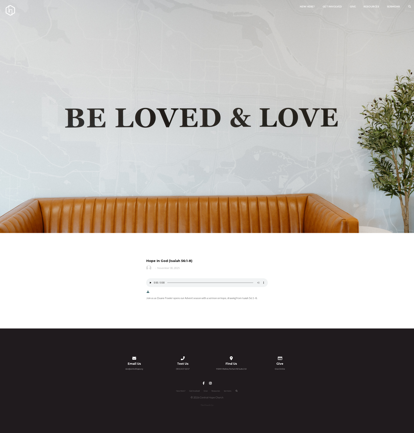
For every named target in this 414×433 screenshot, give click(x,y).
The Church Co (207, 405)
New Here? (307, 6)
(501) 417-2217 (183, 369)
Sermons (393, 6)
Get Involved (332, 6)
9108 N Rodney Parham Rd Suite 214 (231, 369)
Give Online (280, 369)
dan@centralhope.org (134, 369)
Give (353, 6)
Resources (371, 6)
